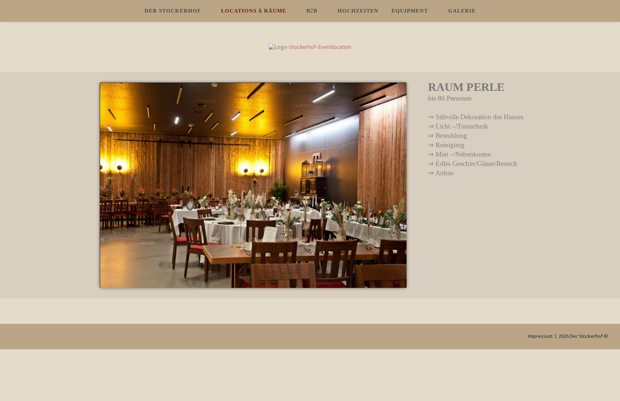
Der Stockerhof (173, 11)
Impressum (540, 336)
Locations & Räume (253, 11)
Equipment (409, 11)
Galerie (462, 11)
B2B (312, 11)
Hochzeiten (358, 11)
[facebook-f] (23, 337)
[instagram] (13, 337)
